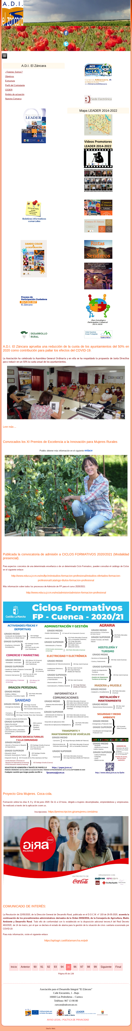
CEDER (8, 90)
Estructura (10, 81)
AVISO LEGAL (54, 1020)
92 (48, 966)
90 (35, 966)
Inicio (14, 966)
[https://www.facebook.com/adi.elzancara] (66, 33)
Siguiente (106, 966)
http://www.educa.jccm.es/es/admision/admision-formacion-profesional (66, 592)
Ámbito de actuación (14, 94)
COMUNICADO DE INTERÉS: (24, 906)
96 (75, 966)
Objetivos (9, 76)
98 (88, 966)
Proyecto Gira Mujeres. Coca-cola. (27, 793)
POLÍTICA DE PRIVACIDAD (75, 1020)
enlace (89, 450)
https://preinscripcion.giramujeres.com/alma (73, 811)
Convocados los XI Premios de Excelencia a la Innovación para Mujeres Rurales (60, 441)
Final (118, 966)
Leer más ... (9, 426)
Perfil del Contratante (15, 85)
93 (55, 966)
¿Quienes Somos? (14, 72)
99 (95, 966)
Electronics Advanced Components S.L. (70, 1028)
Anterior (25, 966)
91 (41, 966)
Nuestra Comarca (13, 99)
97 (81, 966)
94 (62, 966)
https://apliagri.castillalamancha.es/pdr (66, 940)
